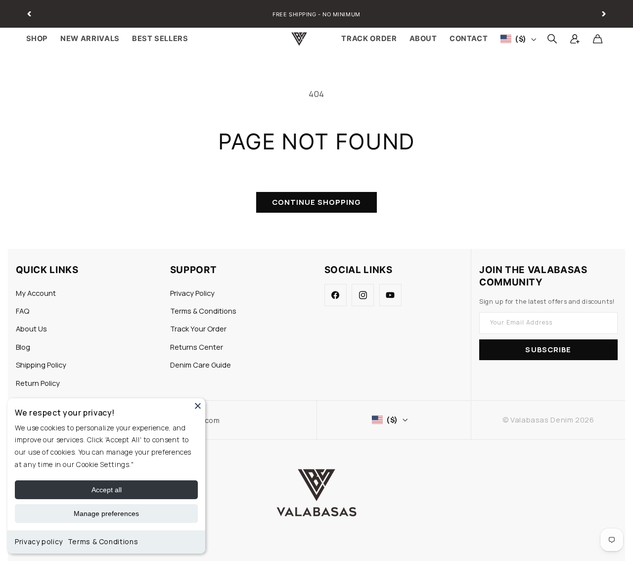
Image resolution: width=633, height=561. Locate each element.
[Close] (197, 405)
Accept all (106, 490)
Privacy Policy (192, 293)
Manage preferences (106, 513)
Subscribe (548, 349)
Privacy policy (39, 541)
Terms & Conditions (103, 541)
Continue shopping (317, 202)
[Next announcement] (604, 14)
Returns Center (196, 347)
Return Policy (38, 383)
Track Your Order (198, 328)
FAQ (22, 311)
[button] (552, 39)
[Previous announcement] (29, 14)
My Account (36, 293)
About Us (31, 328)
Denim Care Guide (200, 365)
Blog (23, 347)
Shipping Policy (41, 365)
